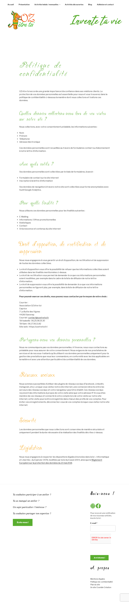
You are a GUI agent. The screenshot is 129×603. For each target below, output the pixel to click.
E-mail (93, 523)
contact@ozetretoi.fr (38, 317)
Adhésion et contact (105, 4)
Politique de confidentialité (101, 582)
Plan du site (95, 584)
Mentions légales (97, 579)
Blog (90, 4)
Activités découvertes (74, 4)
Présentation (24, 4)
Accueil (11, 4)
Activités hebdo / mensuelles (46, 4)
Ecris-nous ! (22, 522)
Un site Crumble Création (100, 587)
